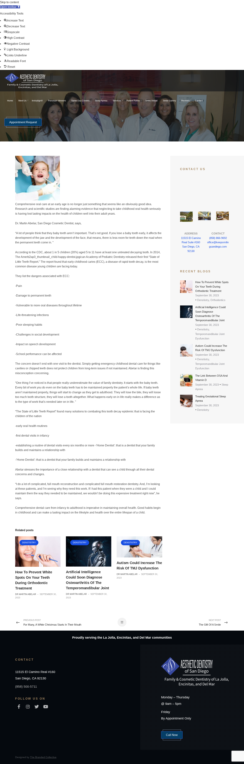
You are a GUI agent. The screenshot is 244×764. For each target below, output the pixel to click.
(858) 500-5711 (26, 686)
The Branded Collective (43, 757)
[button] (10, 6)
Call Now (172, 734)
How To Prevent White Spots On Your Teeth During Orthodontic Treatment (212, 286)
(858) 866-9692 (218, 237)
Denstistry (29, 542)
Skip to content (9, 2)
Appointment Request (23, 122)
